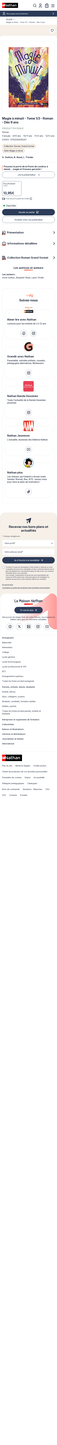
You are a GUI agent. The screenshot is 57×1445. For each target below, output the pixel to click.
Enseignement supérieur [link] (12, 676)
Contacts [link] (13, 795)
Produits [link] (23, 795)
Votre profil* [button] (10, 543)
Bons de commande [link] (11, 789)
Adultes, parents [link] (9, 706)
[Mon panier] (47, 5)
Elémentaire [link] (7, 647)
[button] (28, 77)
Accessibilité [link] (39, 777)
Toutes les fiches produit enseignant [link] (18, 681)
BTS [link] (4, 671)
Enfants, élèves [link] (9, 692)
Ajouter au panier (26, 212)
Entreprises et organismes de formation (20, 719)
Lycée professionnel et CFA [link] (14, 666)
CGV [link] (4, 795)
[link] (23, 333)
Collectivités (8, 724)
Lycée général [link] (8, 657)
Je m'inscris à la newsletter (27, 560)
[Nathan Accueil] (10, 5)
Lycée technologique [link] (11, 662)
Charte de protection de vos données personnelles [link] (24, 771)
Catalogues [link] (32, 783)
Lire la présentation (27, 174)
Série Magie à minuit (13, 150)
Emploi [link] (27, 777)
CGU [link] (47, 789)
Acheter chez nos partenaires (28, 219)
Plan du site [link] (7, 766)
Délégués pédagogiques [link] (13, 783)
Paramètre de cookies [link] (12, 777)
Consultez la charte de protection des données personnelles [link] (26, 588)
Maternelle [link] (6, 642)
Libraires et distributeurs (13, 734)
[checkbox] (3, 567)
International (8, 743)
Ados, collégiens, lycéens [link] (13, 696)
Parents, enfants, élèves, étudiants (18, 687)
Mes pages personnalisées (17, 14)
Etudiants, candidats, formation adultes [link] (19, 701)
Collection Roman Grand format (19, 146)
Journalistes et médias (13, 739)
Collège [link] (5, 652)
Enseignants (8, 638)
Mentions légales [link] (22, 766)
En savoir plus (7, 585)
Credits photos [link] (39, 766)
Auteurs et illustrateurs (13, 729)
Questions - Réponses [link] (32, 789)
